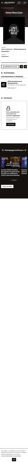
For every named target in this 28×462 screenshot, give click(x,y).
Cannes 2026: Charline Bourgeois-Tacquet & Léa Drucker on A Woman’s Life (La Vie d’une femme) (10, 172)
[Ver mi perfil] (25, 2)
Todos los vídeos (7, 186)
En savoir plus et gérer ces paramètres (11, 456)
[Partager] (21, 66)
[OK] (14, 459)
